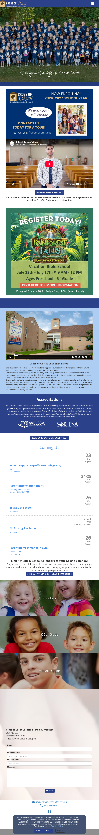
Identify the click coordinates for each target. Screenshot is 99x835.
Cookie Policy (57, 826)
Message (11, 767)
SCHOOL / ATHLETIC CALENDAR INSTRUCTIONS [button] (49, 574)
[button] (49, 192)
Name (9, 745)
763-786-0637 (51, 805)
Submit (49, 790)
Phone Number (13, 759)
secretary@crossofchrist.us (51, 802)
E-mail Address (13, 752)
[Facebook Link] (49, 811)
